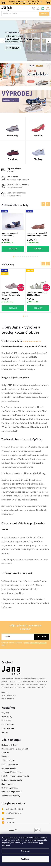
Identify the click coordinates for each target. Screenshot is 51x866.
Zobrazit (13, 249)
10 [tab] (33, 256)
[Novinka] (13, 221)
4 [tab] (20, 256)
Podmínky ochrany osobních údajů (15, 776)
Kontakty (5, 753)
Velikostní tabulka (8, 760)
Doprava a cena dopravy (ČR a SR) (15, 749)
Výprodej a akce (7, 728)
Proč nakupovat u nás (10, 764)
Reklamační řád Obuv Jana (11, 772)
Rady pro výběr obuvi (9, 788)
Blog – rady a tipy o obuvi (11, 792)
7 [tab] (26, 256)
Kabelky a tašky (7, 724)
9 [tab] (30, 256)
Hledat (44, 14)
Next (48, 204)
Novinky (4, 732)
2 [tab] (15, 256)
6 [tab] (24, 256)
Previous (43, 204)
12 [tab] (37, 256)
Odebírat (41, 637)
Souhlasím (25, 859)
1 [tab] (13, 256)
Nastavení (25, 851)
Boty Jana (5, 713)
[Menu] (48, 8)
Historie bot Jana (7, 784)
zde (36, 3)
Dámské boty (6, 717)
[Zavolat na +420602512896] (33, 8)
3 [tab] (18, 256)
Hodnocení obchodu (9, 745)
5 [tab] (22, 256)
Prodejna (5, 757)
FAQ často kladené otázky (11, 780)
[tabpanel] (13, 231)
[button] (2, 40)
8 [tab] (28, 256)
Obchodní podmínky (9, 768)
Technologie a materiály (10, 796)
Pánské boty (6, 720)
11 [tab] (35, 256)
